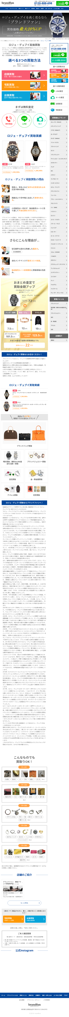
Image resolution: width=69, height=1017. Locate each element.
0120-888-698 (58, 48)
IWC (52, 171)
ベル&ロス (53, 256)
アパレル (53, 325)
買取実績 (33, 8)
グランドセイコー (55, 191)
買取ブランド (27, 8)
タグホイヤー (54, 163)
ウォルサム (53, 284)
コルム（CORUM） (55, 252)
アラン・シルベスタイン (57, 199)
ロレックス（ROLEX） (56, 122)
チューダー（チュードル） (57, 293)
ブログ (62, 8)
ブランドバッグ (54, 303)
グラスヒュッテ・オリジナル (58, 264)
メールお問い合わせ (59, 60)
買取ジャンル (21, 8)
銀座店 (52, 340)
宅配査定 (59, 110)
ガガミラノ (53, 260)
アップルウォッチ (55, 268)
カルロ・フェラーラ (56, 240)
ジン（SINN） (54, 207)
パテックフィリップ (56, 126)
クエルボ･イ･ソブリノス (57, 244)
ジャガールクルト (55, 183)
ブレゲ (52, 167)
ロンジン (53, 215)
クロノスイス (54, 203)
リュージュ (53, 195)
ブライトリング (54, 146)
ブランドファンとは (13, 8)
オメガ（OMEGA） (55, 138)
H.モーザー (53, 232)
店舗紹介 (42, 8)
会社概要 (21, 1000)
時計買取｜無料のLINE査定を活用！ (58, 308)
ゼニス (52, 150)
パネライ (53, 175)
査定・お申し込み (48, 8)
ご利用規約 (46, 1000)
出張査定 (59, 104)
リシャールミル (54, 142)
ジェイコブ (53, 228)
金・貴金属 (53, 321)
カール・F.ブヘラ (55, 236)
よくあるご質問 (56, 8)
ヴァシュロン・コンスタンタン (58, 159)
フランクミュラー (55, 154)
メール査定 (60, 97)
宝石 (52, 317)
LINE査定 (59, 91)
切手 (52, 329)
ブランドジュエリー (56, 313)
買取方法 (37, 8)
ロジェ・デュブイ (55, 187)
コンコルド (53, 276)
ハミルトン (53, 211)
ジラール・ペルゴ (55, 223)
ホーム (7, 8)
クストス (53, 248)
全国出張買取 (31, 919)
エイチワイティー (55, 272)
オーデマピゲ (54, 134)
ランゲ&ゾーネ (54, 179)
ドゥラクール (54, 289)
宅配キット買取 (9, 919)
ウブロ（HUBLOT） (56, 130)
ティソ (52, 280)
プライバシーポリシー (34, 1000)
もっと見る (24, 903)
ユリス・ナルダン (55, 219)
